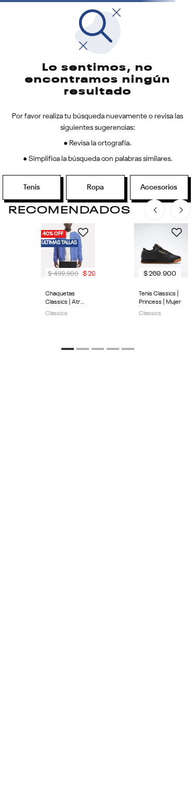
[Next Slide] (180, 209)
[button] (67, 349)
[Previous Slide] (154, 209)
